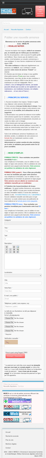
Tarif (5, 236)
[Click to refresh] (11, 342)
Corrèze (28, 29)
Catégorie (7, 220)
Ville (5, 280)
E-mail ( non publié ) (11, 296)
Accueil (6, 29)
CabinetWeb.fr (36, 195)
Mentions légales (11, 444)
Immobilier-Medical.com (23, 195)
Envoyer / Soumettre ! (15, 356)
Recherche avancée (12, 436)
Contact (8, 448)
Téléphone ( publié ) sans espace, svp (16, 303)
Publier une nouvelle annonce (40, 12)
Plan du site (9, 440)
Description (8, 243)
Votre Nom (8, 288)
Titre (6, 228)
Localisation (8, 272)
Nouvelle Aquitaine (17, 29)
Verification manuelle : (11, 338)
